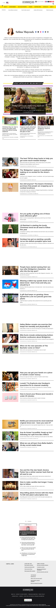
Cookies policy (15, 596)
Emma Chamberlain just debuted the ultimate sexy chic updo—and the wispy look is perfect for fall (28, 538)
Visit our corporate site (42, 604)
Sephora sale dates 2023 (29, 567)
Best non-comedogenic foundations (41, 569)
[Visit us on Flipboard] (53, 1)
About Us (13, 594)
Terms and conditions (33, 594)
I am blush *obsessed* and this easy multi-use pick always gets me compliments (28, 533)
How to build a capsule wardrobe (35, 581)
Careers (21, 596)
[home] (2, 6)
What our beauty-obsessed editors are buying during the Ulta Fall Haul (28, 549)
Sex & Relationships (22, 6)
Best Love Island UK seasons (36, 583)
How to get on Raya (28, 569)
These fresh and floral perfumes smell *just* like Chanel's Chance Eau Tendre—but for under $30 (28, 543)
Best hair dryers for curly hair (42, 571)
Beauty (5, 6)
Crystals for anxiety (40, 567)
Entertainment (12, 6)
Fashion (30, 6)
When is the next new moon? (36, 578)
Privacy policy (42, 594)
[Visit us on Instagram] (45, 1)
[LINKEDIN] (43, 32)
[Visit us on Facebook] (47, 1)
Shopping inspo (37, 6)
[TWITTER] (38, 32)
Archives (29, 521)
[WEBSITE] (45, 32)
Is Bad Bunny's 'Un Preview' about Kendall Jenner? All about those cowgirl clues (28, 554)
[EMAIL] (48, 32)
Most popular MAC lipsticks (30, 571)
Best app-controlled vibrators (42, 565)
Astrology (45, 6)
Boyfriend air (33, 576)
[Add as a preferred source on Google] (28, 600)
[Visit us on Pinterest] (50, 1)
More (51, 6)
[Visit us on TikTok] (51, 1)
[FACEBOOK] (36, 32)
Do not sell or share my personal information (34, 596)
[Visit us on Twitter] (48, 1)
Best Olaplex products (29, 565)
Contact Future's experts (21, 594)
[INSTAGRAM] (40, 32)
